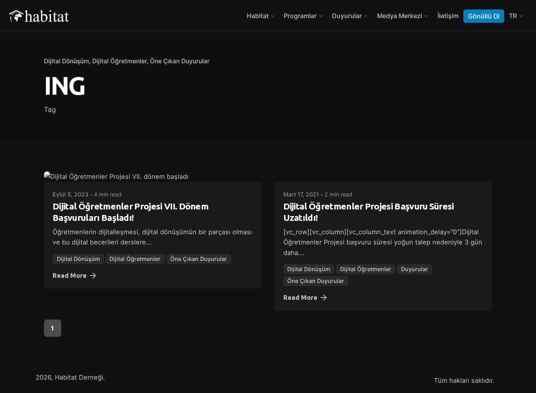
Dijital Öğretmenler (119, 61)
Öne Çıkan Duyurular (180, 61)
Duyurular (414, 269)
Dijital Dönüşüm (66, 61)
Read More (70, 275)
